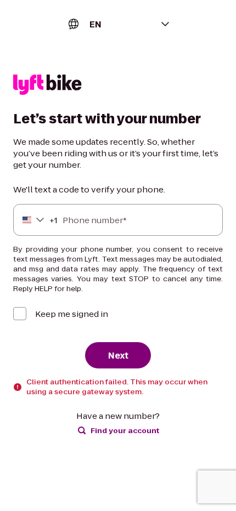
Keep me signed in (71, 314)
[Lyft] (47, 86)
